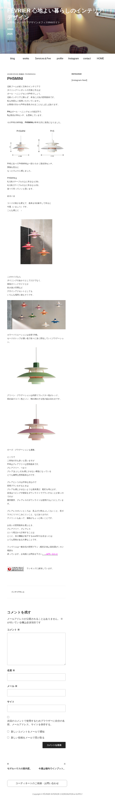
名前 (11, 670)
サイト (10, 701)
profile (60, 58)
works (26, 58)
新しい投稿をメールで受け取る (27, 737)
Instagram (73, 58)
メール (12, 686)
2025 (10, 34)
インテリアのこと (18, 592)
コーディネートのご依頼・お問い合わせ (37, 783)
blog (12, 58)
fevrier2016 (30, 74)
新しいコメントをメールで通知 (27, 731)
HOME (100, 58)
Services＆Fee (43, 58)
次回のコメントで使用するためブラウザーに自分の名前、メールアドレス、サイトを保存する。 (36, 723)
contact (87, 58)
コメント (13, 629)
